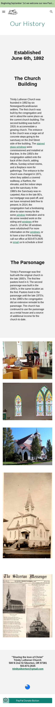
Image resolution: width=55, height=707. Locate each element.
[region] (27, 3)
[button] (3, 11)
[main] (27, 23)
